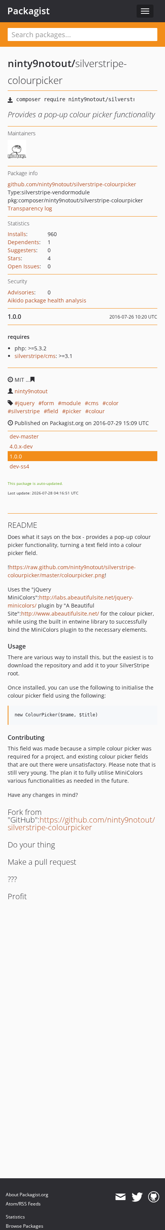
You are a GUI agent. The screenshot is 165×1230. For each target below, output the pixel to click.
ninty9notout (31, 391)
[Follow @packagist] (137, 1197)
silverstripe (25, 411)
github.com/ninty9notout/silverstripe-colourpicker (72, 184)
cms (93, 403)
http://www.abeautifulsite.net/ (60, 613)
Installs (17, 234)
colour (97, 411)
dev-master (24, 436)
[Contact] (120, 1197)
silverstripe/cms (35, 356)
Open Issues (24, 266)
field (52, 411)
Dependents (23, 242)
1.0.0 (16, 456)
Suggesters (22, 250)
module (71, 403)
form (48, 403)
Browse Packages (24, 1226)
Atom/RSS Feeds (23, 1203)
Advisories (21, 292)
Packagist (28, 11)
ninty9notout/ (41, 63)
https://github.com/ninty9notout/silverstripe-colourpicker (81, 824)
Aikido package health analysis (47, 300)
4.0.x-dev (21, 446)
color (112, 403)
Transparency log (30, 208)
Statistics (15, 1217)
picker (73, 411)
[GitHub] (153, 1197)
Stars (14, 258)
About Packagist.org (27, 1194)
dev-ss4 (19, 466)
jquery (26, 403)
